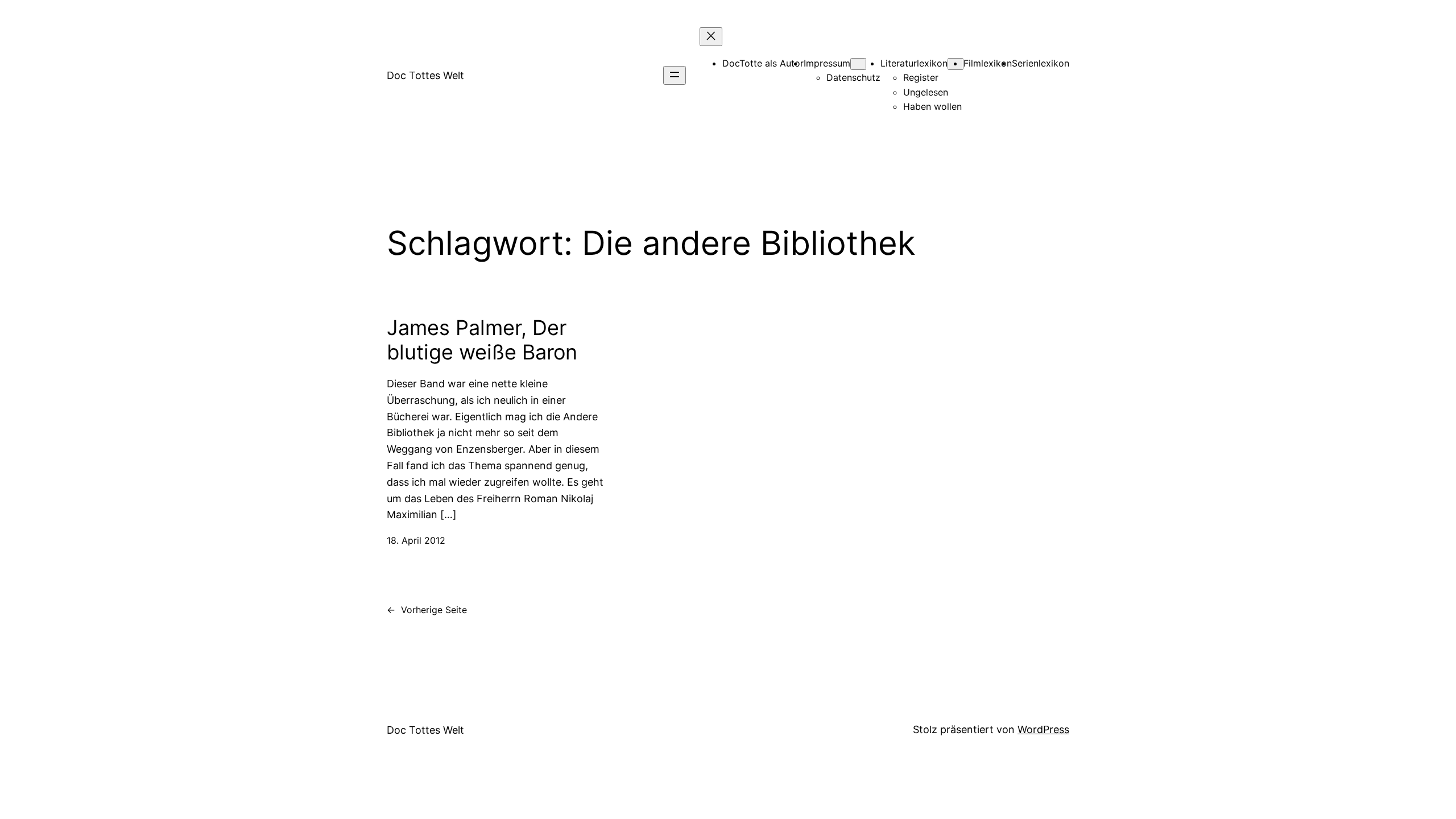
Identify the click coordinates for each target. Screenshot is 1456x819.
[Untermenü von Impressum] (858, 64)
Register (920, 77)
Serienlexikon (1040, 63)
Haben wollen (932, 106)
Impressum (827, 63)
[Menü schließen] (711, 36)
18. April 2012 (416, 540)
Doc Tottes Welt (425, 75)
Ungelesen (925, 92)
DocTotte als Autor (763, 63)
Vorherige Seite (427, 609)
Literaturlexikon (914, 63)
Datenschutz (853, 77)
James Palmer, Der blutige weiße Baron (482, 340)
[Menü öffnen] (674, 75)
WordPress (1043, 729)
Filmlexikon (987, 63)
